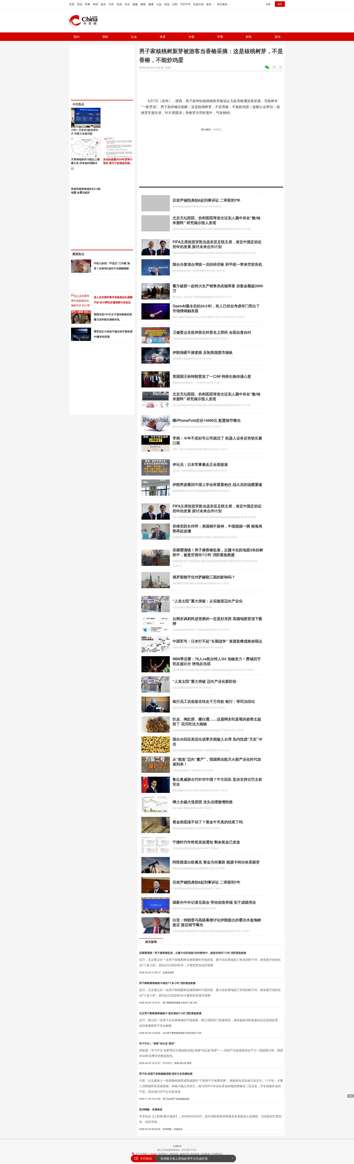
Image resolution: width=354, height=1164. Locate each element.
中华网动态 (217, 1153)
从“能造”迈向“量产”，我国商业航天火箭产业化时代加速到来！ (217, 761)
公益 (159, 4)
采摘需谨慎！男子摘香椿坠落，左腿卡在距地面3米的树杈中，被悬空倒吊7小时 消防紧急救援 (218, 552)
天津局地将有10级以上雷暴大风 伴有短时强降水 (85, 161)
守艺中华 (185, 4)
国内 (76, 36)
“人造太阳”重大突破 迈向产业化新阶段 (204, 681)
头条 (168, 67)
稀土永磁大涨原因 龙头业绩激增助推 (203, 801)
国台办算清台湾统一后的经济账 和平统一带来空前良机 (217, 264)
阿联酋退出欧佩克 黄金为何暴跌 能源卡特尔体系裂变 (216, 862)
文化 (127, 4)
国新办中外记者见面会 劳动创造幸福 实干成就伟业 (214, 902)
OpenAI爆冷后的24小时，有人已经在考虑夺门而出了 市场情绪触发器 (216, 308)
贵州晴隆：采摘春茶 (150, 1109)
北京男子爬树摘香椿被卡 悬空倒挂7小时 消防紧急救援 (170, 1013)
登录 (280, 4)
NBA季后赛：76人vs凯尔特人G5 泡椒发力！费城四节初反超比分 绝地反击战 (217, 661)
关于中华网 (141, 1153)
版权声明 (184, 1153)
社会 (134, 36)
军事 (87, 4)
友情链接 (205, 1153)
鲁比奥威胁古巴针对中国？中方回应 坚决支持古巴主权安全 (217, 781)
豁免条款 (194, 1153)
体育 (163, 36)
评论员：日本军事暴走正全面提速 (200, 464)
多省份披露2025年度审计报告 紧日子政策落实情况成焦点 (117, 162)
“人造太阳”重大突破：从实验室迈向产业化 (208, 600)
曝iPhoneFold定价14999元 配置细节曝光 (207, 420)
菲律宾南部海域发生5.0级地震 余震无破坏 (85, 190)
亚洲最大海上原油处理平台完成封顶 (184, 1155)
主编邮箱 (177, 1145)
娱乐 (103, 4)
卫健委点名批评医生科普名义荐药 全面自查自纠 (212, 332)
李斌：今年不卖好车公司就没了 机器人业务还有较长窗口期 (217, 440)
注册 (268, 4)
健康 (151, 4)
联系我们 (163, 1153)
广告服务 (152, 1153)
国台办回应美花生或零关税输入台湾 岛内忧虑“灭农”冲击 (217, 741)
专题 (191, 36)
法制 (174, 4)
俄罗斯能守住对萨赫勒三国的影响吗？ (204, 577)
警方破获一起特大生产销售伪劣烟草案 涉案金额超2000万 (218, 288)
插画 (143, 4)
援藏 (135, 4)
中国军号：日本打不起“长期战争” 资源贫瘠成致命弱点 (217, 641)
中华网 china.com (84, 20)
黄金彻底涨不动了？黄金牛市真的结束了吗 (208, 821)
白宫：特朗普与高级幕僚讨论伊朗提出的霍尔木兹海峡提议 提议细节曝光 (217, 922)
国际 (105, 36)
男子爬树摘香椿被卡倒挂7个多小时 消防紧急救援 (167, 983)
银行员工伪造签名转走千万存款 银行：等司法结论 (214, 701)
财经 (95, 4)
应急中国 (198, 4)
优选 (166, 4)
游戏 (119, 4)
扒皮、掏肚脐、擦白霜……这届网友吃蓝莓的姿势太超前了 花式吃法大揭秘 (217, 721)
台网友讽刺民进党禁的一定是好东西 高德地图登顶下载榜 (217, 621)
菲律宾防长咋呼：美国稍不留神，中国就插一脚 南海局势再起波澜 (217, 528)
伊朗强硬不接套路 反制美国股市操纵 (203, 352)
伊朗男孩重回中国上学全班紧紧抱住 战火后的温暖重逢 (217, 484)
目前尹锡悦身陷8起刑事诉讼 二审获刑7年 (206, 200)
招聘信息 (173, 1153)
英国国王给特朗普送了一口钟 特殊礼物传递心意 (212, 376)
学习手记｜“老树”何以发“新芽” (157, 1043)
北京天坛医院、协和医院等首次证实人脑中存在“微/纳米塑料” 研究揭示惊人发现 (216, 220)
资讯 (79, 4)
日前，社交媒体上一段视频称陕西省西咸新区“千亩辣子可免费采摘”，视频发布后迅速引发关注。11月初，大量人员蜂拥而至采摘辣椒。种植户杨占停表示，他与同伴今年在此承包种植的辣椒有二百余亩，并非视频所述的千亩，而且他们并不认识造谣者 (211, 1086)
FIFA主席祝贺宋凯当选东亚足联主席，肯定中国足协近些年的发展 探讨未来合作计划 (217, 244)
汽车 (111, 4)
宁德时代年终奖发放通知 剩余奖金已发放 (206, 841)
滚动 (277, 36)
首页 (71, 4)
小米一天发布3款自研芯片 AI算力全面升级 (84, 131)
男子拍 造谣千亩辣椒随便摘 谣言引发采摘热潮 (165, 1073)
